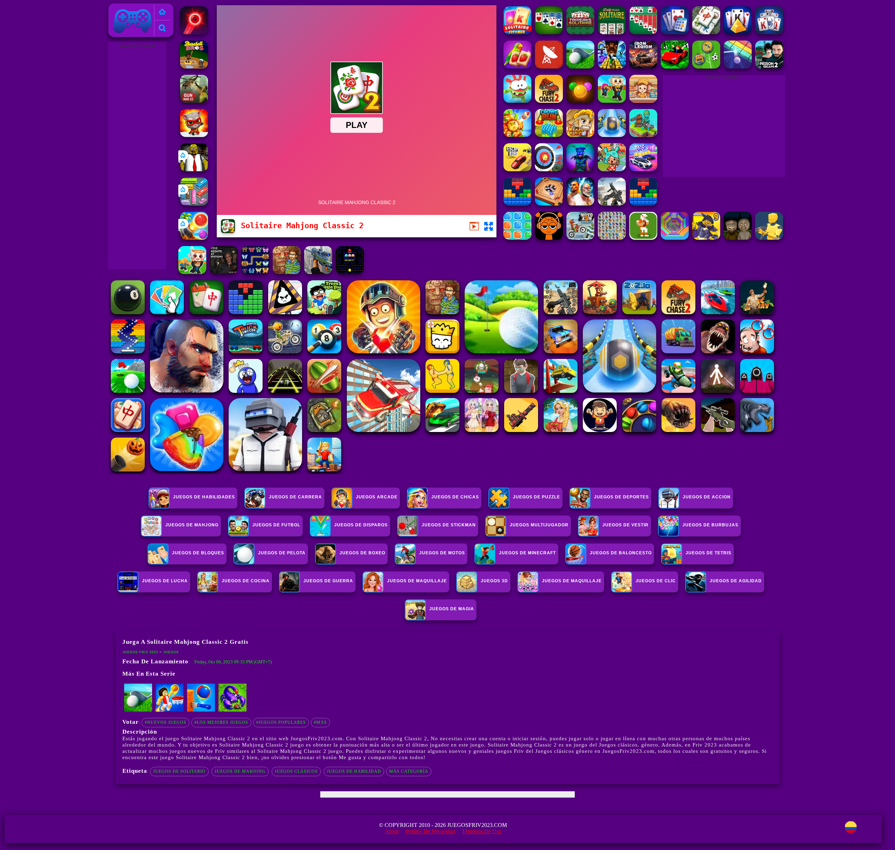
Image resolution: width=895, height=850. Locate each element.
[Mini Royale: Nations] (580, 169)
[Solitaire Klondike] (643, 32)
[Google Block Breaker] (738, 67)
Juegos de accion (707, 497)
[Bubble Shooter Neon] (194, 32)
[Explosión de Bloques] (517, 238)
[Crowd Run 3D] (549, 135)
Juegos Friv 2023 (131, 7)
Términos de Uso (481, 831)
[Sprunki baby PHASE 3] (549, 238)
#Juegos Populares (281, 722)
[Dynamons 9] (706, 238)
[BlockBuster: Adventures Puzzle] (643, 204)
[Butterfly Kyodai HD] (612, 238)
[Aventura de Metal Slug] (580, 135)
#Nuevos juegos (165, 722)
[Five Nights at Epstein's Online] (224, 272)
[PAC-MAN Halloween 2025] (350, 272)
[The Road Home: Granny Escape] (738, 238)
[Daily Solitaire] (612, 32)
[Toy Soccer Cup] (706, 67)
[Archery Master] (549, 169)
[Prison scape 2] (769, 67)
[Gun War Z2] (194, 101)
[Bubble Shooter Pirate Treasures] (194, 238)
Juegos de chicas (455, 497)
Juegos (171, 652)
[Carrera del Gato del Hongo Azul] (194, 135)
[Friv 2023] (162, 12)
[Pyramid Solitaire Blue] (738, 32)
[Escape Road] (517, 169)
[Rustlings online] (549, 67)
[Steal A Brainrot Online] (612, 101)
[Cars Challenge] (643, 169)
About (392, 831)
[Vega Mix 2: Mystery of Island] (287, 272)
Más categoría (408, 771)
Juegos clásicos (296, 771)
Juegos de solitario (179, 771)
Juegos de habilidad (354, 771)
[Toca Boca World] (612, 169)
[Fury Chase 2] (549, 101)
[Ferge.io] (769, 238)
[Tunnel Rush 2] (675, 238)
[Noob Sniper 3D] (318, 272)
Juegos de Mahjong (240, 771)
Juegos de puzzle (536, 497)
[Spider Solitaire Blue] (769, 32)
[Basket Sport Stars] (170, 710)
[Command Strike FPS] (612, 204)
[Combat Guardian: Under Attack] (643, 135)
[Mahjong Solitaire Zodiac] (706, 32)
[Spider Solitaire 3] (549, 32)
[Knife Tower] (201, 710)
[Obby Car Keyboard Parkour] (675, 67)
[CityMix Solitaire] (517, 32)
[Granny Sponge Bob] (194, 169)
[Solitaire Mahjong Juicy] (517, 67)
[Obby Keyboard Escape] (612, 67)
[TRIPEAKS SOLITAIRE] (580, 32)
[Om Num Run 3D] (517, 101)
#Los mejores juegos (221, 722)
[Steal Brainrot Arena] (192, 272)
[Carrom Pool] (549, 204)
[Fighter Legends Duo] (580, 204)
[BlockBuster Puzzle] (517, 204)
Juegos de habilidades (204, 497)
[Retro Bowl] (643, 238)
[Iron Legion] (643, 67)
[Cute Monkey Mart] (643, 101)
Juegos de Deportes (621, 497)
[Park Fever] (194, 204)
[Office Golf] (580, 67)
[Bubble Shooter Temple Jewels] (580, 101)
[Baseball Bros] (194, 67)
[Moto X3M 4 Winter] (580, 238)
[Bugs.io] (232, 710)
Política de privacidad (430, 831)
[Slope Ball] (612, 135)
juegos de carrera (295, 497)
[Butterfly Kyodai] (255, 272)
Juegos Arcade (377, 497)
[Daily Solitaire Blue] (675, 32)
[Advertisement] (137, 156)
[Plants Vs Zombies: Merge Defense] (517, 135)
